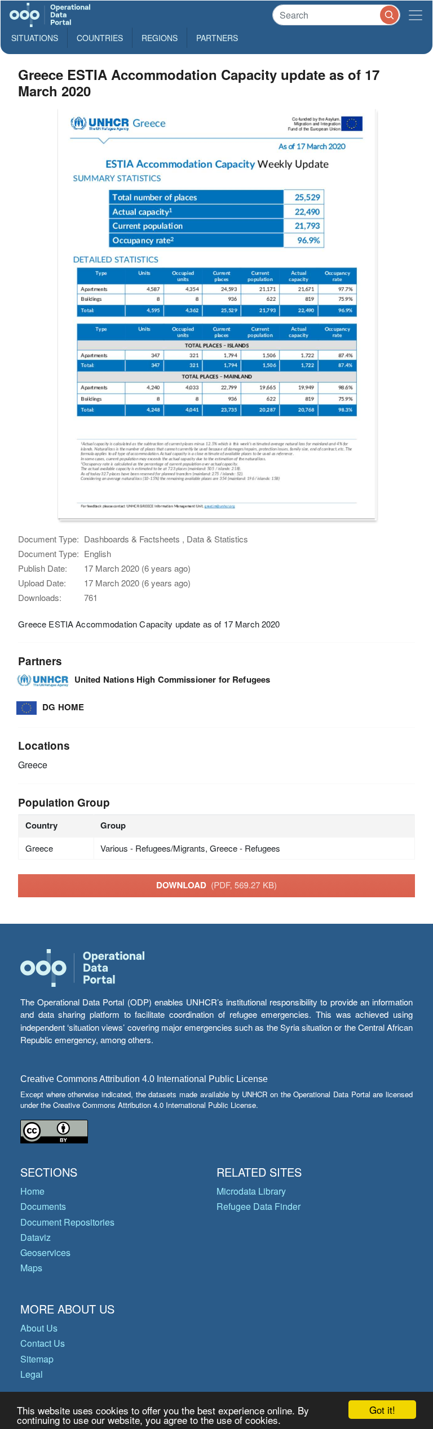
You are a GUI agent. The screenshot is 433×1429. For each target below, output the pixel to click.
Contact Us (42, 1343)
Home (32, 1191)
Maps (31, 1267)
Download (216, 885)
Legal (31, 1374)
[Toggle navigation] (415, 15)
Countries (100, 37)
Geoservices (45, 1252)
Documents (43, 1206)
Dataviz (35, 1237)
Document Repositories (67, 1222)
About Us (39, 1327)
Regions (160, 37)
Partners (217, 37)
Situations (34, 37)
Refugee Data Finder (258, 1206)
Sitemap (37, 1358)
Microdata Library (251, 1191)
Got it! (382, 1410)
